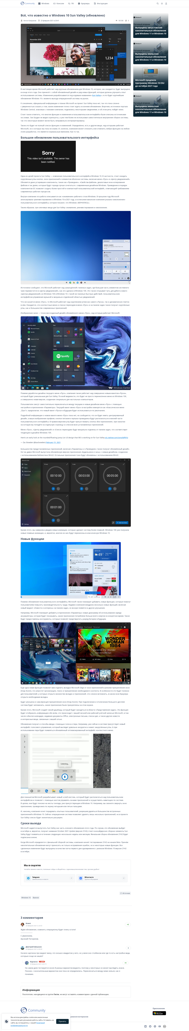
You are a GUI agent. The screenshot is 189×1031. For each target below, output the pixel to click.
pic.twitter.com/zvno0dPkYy (116, 437)
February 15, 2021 (53, 442)
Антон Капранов (30, 21)
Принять (62, 1021)
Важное (36, 898)
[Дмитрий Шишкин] (22, 948)
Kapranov (34, 962)
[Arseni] (22, 924)
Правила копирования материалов (73, 1017)
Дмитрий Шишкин (34, 947)
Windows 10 (26, 898)
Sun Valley (96, 95)
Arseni (28, 923)
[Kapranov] (27, 963)
